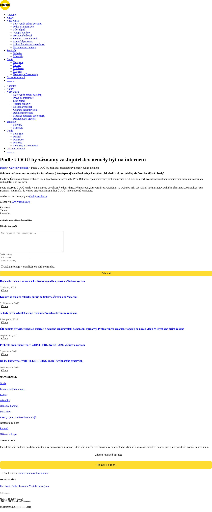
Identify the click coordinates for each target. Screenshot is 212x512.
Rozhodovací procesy (24, 47)
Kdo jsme (18, 62)
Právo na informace (23, 26)
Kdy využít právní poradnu (27, 23)
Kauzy (10, 17)
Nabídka (17, 53)
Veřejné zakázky (21, 32)
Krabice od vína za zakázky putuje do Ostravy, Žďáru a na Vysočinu (38, 297)
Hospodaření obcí (22, 35)
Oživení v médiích (18, 167)
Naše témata (13, 20)
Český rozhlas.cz (38, 196)
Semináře (11, 50)
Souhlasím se (25, 473)
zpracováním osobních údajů (33, 473)
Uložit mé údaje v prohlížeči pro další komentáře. (29, 266)
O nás (10, 59)
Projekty (17, 71)
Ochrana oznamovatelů (25, 38)
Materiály (18, 56)
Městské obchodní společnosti (29, 44)
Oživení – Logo (8, 434)
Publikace (18, 68)
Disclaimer (5, 411)
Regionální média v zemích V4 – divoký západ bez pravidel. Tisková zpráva (42, 281)
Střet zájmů (19, 29)
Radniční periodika (23, 41)
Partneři (17, 65)
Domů (3, 167)
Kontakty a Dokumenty (25, 74)
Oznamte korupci (16, 77)
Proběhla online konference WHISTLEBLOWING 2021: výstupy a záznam (42, 345)
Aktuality (11, 14)
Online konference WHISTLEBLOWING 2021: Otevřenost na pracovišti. (41, 360)
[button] (106, 207)
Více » (4, 290)
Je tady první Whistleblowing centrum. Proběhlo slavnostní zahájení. (38, 313)
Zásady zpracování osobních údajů (18, 417)
